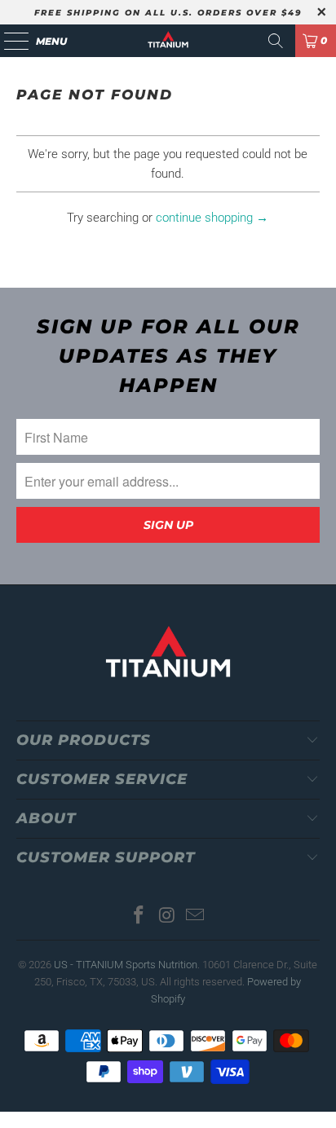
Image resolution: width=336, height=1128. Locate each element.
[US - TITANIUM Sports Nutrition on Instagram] (167, 916)
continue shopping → (212, 217)
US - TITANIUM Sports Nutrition (125, 964)
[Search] (275, 40)
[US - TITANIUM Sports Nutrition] (168, 40)
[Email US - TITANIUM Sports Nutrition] (195, 916)
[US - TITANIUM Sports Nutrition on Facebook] (138, 916)
